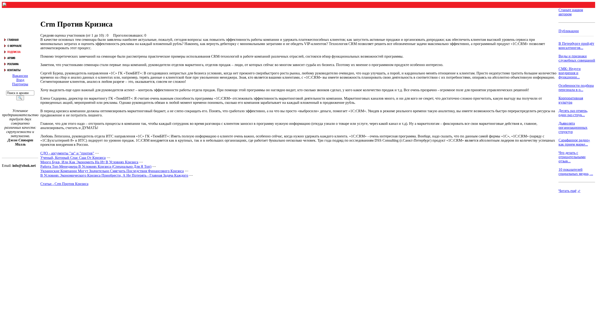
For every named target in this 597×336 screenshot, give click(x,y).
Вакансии (20, 76)
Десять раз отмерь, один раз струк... (573, 113)
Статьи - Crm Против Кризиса (64, 184)
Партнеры (20, 84)
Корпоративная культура (571, 100)
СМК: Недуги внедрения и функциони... (570, 73)
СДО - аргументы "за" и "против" (67, 153)
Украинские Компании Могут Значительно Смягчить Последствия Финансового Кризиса (112, 171)
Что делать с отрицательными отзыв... (572, 157)
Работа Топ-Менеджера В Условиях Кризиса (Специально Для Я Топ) (95, 166)
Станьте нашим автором (571, 12)
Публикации (569, 31)
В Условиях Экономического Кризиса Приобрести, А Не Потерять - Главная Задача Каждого (114, 175)
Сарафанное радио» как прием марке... (574, 142)
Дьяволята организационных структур (573, 127)
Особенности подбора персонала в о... (576, 88)
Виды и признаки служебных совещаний (577, 58)
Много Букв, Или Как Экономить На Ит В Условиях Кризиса (89, 162)
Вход (20, 80)
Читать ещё (567, 191)
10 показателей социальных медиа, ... (576, 172)
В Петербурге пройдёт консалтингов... (576, 46)
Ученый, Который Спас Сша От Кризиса (73, 158)
